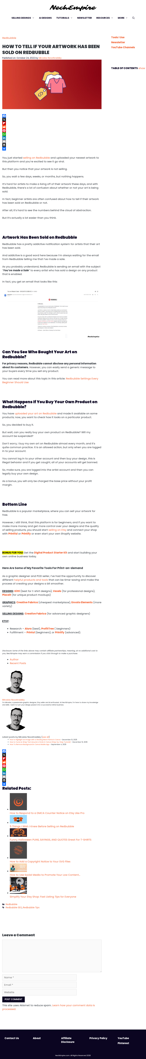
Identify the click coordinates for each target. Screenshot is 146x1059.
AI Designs (45, 17)
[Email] (52, 141)
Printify (59, 632)
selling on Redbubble (36, 158)
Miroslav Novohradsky (13, 699)
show (141, 68)
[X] (52, 119)
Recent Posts (18, 663)
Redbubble (9, 38)
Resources (103, 17)
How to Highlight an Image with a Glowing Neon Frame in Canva (35, 740)
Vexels (57, 591)
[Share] (52, 149)
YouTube (123, 1038)
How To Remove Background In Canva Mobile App (29, 744)
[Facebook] (52, 116)
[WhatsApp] (52, 134)
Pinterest (123, 1043)
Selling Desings (21, 17)
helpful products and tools (31, 580)
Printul (31, 632)
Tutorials (62, 17)
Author (14, 659)
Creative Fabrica (27, 602)
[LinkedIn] (52, 138)
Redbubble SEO (14, 907)
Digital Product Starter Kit (50, 552)
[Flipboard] (52, 123)
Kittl (17, 591)
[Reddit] (52, 127)
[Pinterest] (52, 130)
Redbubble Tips (31, 907)
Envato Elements (82, 602)
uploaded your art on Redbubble (36, 413)
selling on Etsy (57, 530)
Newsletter (84, 17)
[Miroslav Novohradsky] (16, 696)
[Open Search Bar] (133, 17)
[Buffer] (52, 145)
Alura (28, 628)
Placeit (6, 595)
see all (45, 737)
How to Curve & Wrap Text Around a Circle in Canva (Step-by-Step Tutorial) (40, 742)
